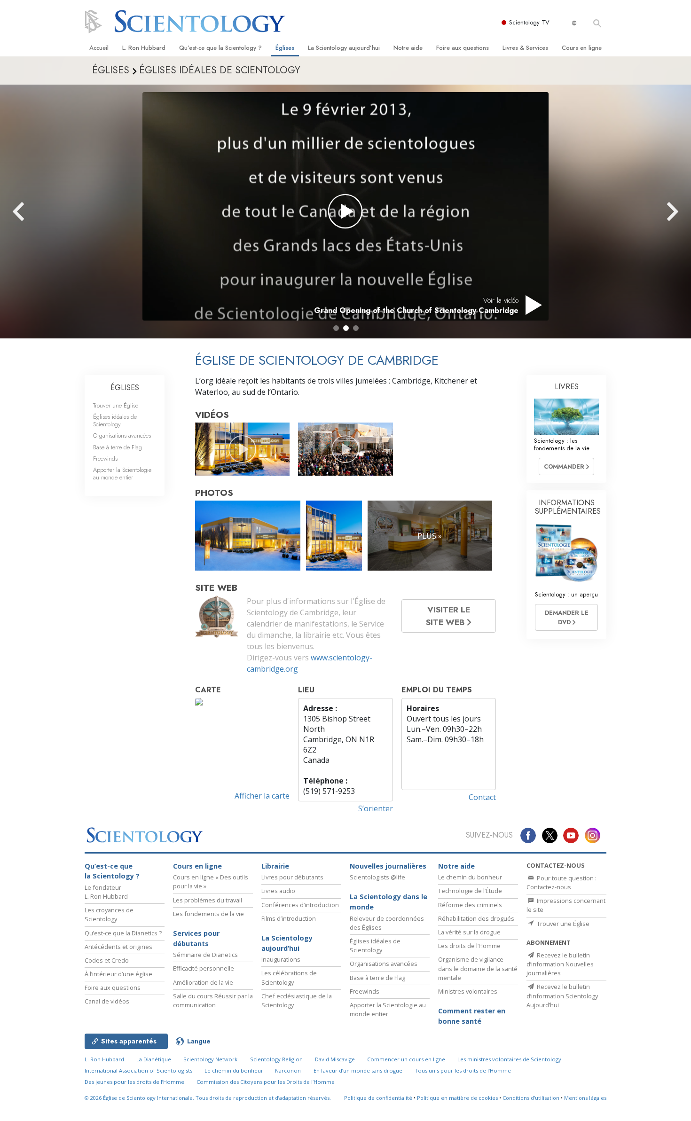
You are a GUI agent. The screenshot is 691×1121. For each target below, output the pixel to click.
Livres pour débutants (292, 877)
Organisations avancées (122, 435)
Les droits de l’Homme (469, 945)
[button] (336, 328)
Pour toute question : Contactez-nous (561, 882)
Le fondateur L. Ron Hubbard (106, 892)
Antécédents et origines (118, 946)
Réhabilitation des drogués (476, 918)
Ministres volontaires (467, 991)
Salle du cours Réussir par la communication (213, 1000)
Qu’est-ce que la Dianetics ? (123, 933)
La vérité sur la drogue (469, 932)
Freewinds (105, 458)
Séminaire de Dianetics (205, 954)
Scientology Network (210, 1059)
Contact (482, 797)
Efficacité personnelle (203, 968)
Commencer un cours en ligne (406, 1059)
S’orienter (375, 808)
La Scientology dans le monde (388, 901)
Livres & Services (525, 47)
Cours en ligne (582, 47)
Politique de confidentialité (378, 1097)
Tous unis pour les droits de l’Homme (463, 1070)
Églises (284, 47)
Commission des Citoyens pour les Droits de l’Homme (265, 1081)
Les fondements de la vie (208, 913)
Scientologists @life (377, 877)
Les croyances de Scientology (109, 914)
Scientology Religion (276, 1059)
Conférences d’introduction (300, 905)
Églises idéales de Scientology (115, 420)
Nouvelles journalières (388, 866)
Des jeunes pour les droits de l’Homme (134, 1081)
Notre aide (408, 47)
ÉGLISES (124, 387)
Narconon (288, 1070)
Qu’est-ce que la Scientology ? (220, 47)
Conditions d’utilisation (531, 1097)
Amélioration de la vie (203, 982)
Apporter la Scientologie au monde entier (122, 473)
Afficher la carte (262, 796)
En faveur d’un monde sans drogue (358, 1070)
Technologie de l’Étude (470, 890)
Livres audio (278, 890)
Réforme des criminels (470, 905)
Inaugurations (280, 959)
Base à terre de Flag (117, 447)
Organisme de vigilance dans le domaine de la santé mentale (478, 968)
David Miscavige (335, 1059)
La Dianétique (153, 1059)
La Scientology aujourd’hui (344, 47)
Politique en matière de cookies (457, 1097)
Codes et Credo (107, 960)
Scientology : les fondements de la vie (561, 444)
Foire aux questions (462, 47)
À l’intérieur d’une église (118, 974)
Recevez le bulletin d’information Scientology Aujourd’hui (562, 995)
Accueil (99, 47)
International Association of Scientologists (138, 1070)
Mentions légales (585, 1097)
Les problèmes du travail (207, 900)
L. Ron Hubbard (143, 47)
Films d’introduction (288, 918)
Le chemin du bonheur (470, 877)
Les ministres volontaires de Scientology (509, 1059)
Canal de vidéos (107, 1001)
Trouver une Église (115, 405)
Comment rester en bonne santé (471, 1016)
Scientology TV (529, 22)
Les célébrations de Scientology (289, 977)
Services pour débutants (196, 938)
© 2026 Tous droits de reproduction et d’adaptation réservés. (208, 1097)
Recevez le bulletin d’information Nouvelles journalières (560, 964)
